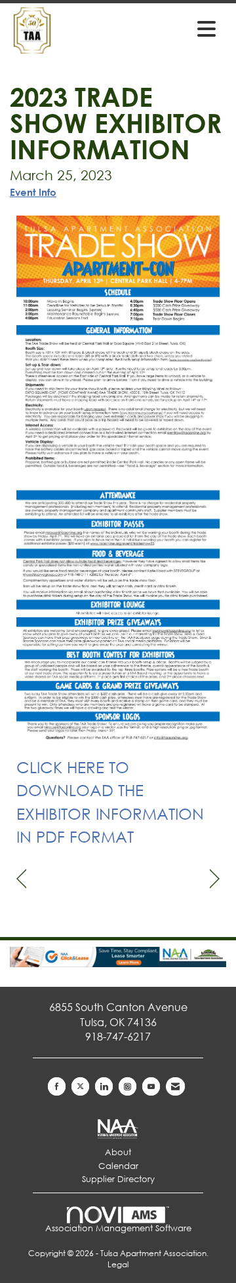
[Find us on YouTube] (151, 1086)
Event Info (33, 192)
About (118, 1152)
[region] (215, 879)
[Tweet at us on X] (80, 1086)
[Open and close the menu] (176, 28)
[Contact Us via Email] (175, 1086)
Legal (118, 1264)
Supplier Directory (118, 1179)
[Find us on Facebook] (57, 1086)
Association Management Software (118, 1228)
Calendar (118, 1166)
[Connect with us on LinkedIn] (104, 1086)
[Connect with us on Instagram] (127, 1086)
